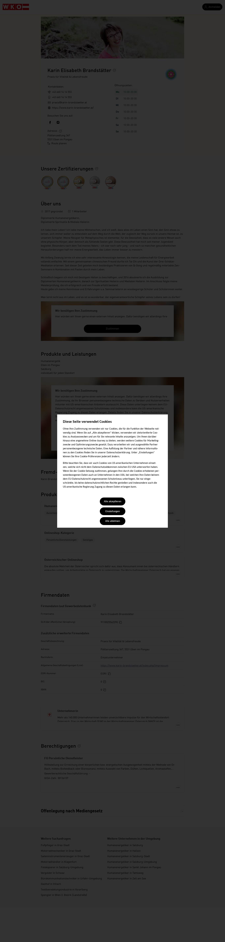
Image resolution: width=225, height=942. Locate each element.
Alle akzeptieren (112, 501)
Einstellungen (112, 511)
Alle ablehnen (112, 521)
